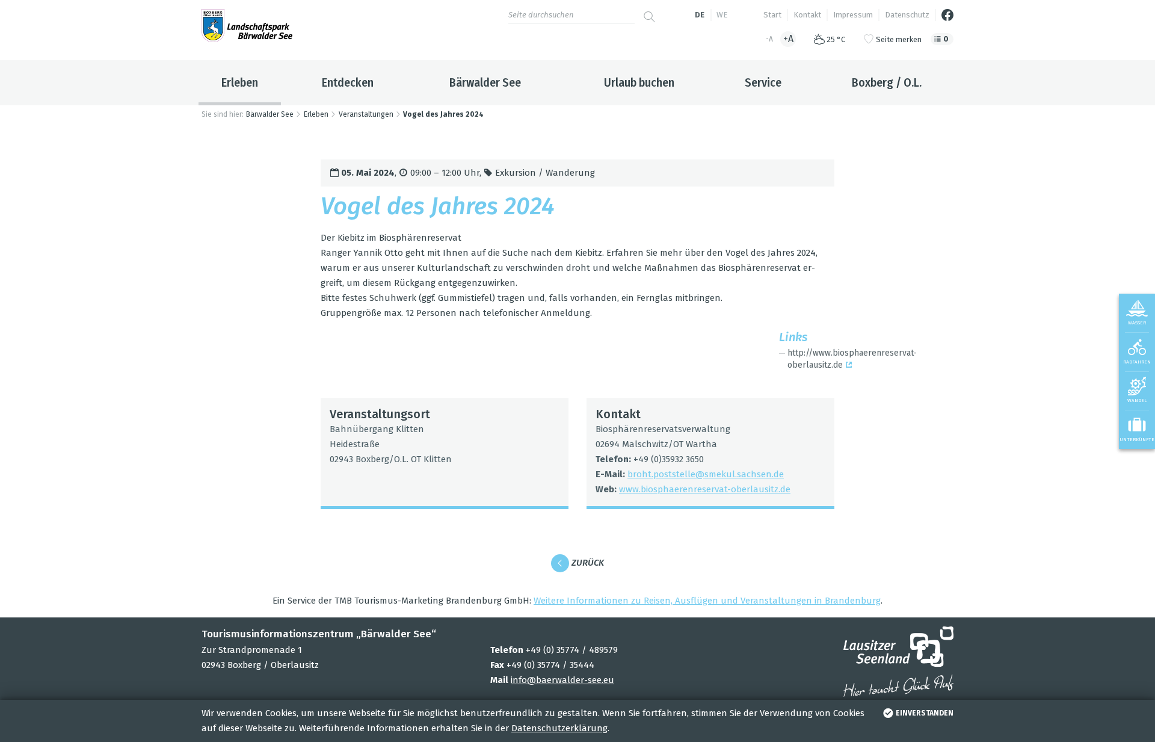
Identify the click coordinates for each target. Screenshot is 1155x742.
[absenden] (650, 12)
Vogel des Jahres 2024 (443, 114)
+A (788, 39)
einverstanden (924, 713)
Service (763, 82)
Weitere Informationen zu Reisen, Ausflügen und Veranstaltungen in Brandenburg (707, 600)
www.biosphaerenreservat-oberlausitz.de (704, 489)
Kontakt (807, 14)
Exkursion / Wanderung (545, 172)
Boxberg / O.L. (887, 82)
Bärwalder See (485, 82)
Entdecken (348, 82)
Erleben (239, 82)
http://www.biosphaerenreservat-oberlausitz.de (838, 359)
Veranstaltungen (366, 114)
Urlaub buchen (639, 82)
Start (772, 14)
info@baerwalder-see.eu (562, 680)
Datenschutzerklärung (559, 728)
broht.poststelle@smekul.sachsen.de (705, 474)
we (721, 14)
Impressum (853, 14)
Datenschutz (907, 14)
